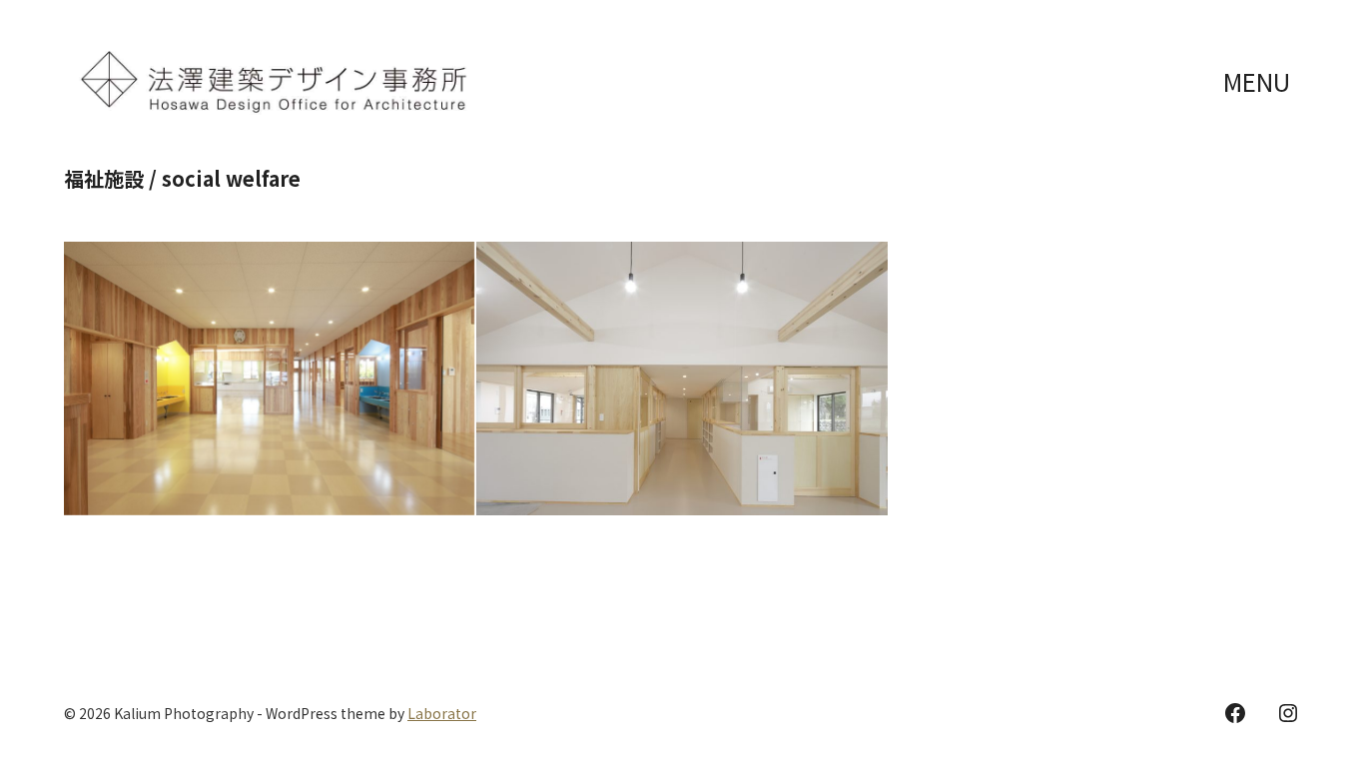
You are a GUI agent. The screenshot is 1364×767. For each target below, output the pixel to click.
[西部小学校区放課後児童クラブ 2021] (269, 378)
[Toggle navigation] (1259, 82)
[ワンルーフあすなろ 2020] (681, 378)
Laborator (441, 713)
